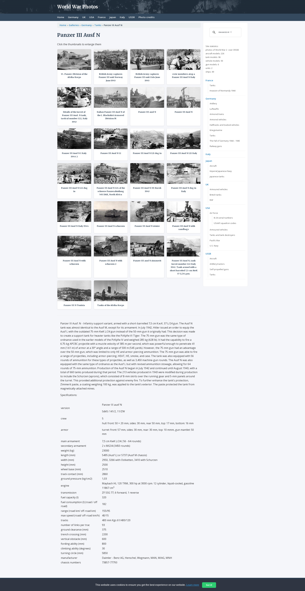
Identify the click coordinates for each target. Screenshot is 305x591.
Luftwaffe (214, 108)
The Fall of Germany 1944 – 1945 (225, 140)
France (102, 17)
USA (91, 17)
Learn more (192, 585)
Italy (122, 17)
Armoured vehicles (219, 189)
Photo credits (147, 17)
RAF (211, 200)
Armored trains (217, 114)
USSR (132, 17)
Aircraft (213, 165)
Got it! (209, 585)
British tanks (215, 194)
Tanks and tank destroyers (222, 235)
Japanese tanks (217, 176)
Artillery (213, 103)
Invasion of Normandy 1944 (222, 90)
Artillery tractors (217, 263)
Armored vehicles (218, 119)
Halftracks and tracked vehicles (224, 124)
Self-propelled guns (219, 269)
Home (60, 17)
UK (83, 17)
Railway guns (216, 146)
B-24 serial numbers (223, 217)
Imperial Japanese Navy (221, 171)
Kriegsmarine (216, 130)
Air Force (214, 213)
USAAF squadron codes (225, 223)
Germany (73, 17)
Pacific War (215, 240)
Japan (112, 17)
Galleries (74, 25)
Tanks (97, 25)
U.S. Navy (214, 245)
